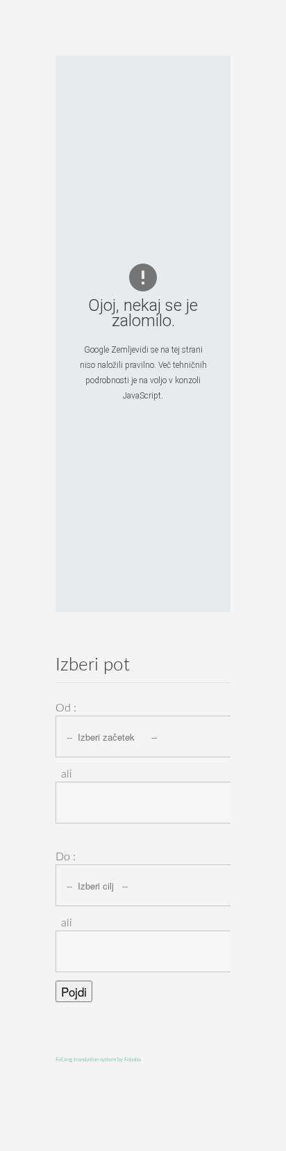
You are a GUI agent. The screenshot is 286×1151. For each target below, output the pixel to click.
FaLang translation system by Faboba (98, 1060)
